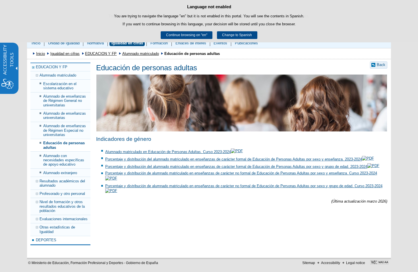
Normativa (95, 43)
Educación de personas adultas (64, 145)
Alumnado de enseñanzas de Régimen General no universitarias (64, 100)
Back (381, 65)
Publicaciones (246, 43)
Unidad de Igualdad (64, 43)
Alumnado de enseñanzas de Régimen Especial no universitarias (64, 130)
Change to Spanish (237, 35)
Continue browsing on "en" (186, 35)
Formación (159, 43)
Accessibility (330, 263)
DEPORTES (46, 240)
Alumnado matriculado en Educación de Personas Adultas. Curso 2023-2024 (168, 152)
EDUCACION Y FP (101, 53)
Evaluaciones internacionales (64, 219)
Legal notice (355, 263)
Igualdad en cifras (127, 43)
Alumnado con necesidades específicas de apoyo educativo (63, 160)
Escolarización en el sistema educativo (59, 86)
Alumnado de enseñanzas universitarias (64, 115)
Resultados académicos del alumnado (62, 183)
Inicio (36, 43)
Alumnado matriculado (140, 53)
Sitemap (308, 263)
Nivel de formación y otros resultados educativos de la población (62, 206)
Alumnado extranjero (60, 173)
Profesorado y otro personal (62, 193)
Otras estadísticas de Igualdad (57, 229)
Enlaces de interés (190, 43)
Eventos (220, 43)
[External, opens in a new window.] (379, 263)
